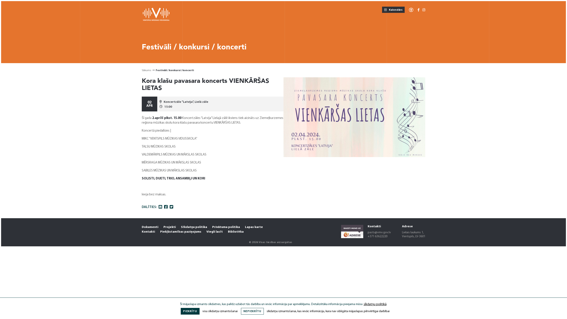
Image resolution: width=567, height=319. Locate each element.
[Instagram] (423, 10)
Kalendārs (395, 10)
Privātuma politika (226, 227)
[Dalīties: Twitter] (171, 207)
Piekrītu (190, 311)
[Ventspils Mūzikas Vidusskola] (156, 20)
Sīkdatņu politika (194, 227)
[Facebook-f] (418, 10)
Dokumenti (150, 227)
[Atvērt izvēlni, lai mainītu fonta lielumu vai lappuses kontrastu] (411, 10)
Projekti (169, 227)
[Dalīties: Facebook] (166, 207)
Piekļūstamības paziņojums (180, 231)
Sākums (146, 70)
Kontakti (148, 231)
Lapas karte (254, 227)
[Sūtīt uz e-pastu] (160, 207)
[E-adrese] (352, 232)
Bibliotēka (236, 231)
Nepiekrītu (252, 311)
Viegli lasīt (214, 231)
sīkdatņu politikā (375, 304)
